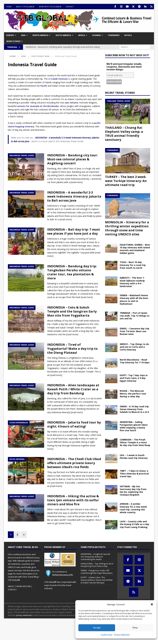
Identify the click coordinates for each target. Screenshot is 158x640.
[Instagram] (121, 6)
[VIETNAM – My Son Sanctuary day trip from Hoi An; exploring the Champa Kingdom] (111, 489)
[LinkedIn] (145, 6)
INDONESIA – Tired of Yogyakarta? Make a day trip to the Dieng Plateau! (72, 348)
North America (40, 35)
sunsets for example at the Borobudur (38, 106)
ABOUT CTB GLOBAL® (25, 6)
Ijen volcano (71, 102)
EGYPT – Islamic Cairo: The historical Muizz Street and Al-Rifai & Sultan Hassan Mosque (96, 580)
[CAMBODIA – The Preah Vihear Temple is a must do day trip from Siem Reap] (111, 443)
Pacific (43, 85)
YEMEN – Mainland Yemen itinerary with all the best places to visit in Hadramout (134, 299)
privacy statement (24, 615)
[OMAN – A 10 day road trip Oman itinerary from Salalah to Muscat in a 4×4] (111, 409)
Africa (81, 35)
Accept (96, 627)
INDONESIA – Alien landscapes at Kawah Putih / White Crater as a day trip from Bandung (73, 389)
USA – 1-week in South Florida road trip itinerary (134, 456)
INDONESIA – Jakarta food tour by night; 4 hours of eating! (74, 424)
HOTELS (128, 35)
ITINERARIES (113, 35)
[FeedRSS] (151, 6)
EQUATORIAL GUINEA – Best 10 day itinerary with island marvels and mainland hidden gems (135, 249)
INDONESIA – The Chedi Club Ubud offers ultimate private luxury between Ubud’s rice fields (74, 463)
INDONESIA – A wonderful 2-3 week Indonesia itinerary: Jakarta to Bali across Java (74, 196)
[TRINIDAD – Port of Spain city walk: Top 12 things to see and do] (111, 316)
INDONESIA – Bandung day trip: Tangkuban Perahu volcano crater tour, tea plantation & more (72, 272)
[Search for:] (134, 46)
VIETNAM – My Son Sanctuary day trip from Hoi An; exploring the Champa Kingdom (133, 490)
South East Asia (40, 56)
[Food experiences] (26, 434)
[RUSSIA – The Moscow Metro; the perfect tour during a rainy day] (111, 394)
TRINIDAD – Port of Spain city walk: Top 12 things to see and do (134, 315)
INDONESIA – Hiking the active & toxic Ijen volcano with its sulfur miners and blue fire (73, 500)
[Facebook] (115, 6)
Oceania (96, 35)
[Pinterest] (139, 6)
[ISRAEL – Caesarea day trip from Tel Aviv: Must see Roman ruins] (111, 331)
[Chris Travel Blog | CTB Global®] (79, 30)
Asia (23, 35)
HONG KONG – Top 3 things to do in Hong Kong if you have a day (97, 565)
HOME (8, 6)
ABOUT (11, 586)
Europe (10, 35)
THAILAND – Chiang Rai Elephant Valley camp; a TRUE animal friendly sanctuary (124, 133)
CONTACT (70, 6)
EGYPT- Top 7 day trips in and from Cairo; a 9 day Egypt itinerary (134, 378)
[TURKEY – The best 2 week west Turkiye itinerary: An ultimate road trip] (127, 160)
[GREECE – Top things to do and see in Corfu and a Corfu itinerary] (111, 347)
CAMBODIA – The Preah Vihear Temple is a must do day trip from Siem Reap (135, 442)
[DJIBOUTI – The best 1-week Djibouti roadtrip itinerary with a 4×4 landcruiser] (111, 281)
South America (63, 35)
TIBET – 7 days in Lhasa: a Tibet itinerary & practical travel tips (134, 473)
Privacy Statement (121, 634)
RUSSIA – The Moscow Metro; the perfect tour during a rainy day (133, 393)
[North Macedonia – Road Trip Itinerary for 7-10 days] (111, 363)
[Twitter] (133, 6)
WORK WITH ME (23, 586)
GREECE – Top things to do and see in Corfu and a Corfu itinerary (134, 347)
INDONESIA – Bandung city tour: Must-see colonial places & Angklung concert (72, 159)
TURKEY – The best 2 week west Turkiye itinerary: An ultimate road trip (126, 181)
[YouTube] (127, 6)
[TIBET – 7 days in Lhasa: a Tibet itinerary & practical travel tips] (111, 474)
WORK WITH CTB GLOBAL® (50, 6)
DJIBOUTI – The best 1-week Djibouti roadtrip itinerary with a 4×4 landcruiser (132, 282)
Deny (135, 627)
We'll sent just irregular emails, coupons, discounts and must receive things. (124, 67)
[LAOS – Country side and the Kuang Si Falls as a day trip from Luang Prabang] (111, 524)
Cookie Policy (106, 634)
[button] (151, 604)
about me (34, 570)
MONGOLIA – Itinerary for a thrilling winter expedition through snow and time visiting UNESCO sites (127, 228)
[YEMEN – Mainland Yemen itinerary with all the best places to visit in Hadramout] (111, 298)
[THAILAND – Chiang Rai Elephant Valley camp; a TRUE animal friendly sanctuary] (127, 111)
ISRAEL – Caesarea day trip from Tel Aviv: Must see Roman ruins (134, 331)
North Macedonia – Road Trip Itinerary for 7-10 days (135, 361)
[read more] (77, 182)
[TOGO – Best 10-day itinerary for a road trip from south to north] (111, 265)
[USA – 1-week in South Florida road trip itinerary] (111, 458)
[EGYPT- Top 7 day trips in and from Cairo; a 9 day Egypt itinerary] (111, 378)
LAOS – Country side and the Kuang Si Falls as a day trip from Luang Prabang (134, 524)
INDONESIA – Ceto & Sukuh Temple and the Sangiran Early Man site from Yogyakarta (72, 311)
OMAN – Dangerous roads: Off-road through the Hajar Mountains (97, 571)
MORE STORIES (13, 41)
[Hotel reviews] (26, 470)
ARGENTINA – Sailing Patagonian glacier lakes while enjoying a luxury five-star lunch (134, 426)
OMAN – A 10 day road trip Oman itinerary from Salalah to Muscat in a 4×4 (134, 409)
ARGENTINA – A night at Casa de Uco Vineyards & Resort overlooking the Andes (95, 557)
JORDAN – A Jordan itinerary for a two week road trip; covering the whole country (133, 508)
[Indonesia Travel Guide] (26, 166)
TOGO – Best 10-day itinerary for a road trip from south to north (133, 265)
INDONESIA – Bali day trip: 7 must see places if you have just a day (73, 231)
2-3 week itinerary (58, 78)
